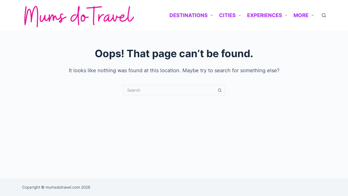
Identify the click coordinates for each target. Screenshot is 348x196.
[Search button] (220, 90)
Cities (227, 15)
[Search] (324, 15)
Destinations (188, 15)
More (301, 15)
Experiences (264, 15)
